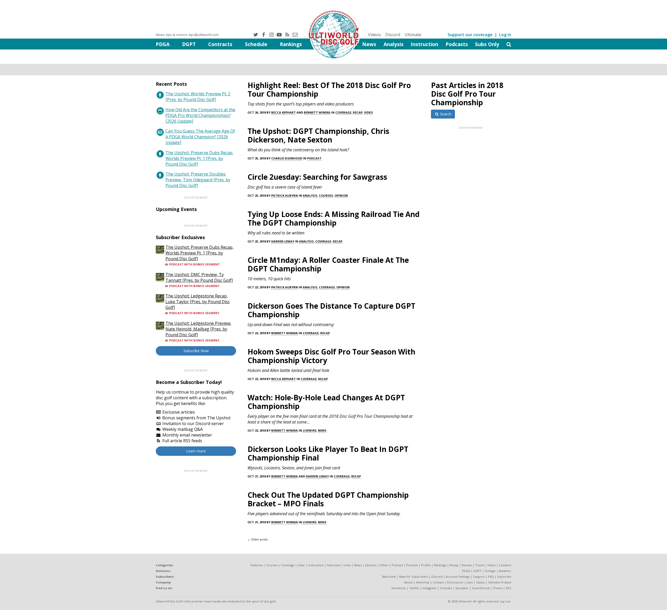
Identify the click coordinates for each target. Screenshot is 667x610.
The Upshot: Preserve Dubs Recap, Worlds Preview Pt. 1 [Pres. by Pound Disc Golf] (199, 158)
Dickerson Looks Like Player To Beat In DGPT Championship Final (328, 453)
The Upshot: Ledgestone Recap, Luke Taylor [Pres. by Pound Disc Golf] (197, 301)
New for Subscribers (413, 576)
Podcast (314, 158)
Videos (374, 35)
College (490, 571)
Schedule (256, 44)
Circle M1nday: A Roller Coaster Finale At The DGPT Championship (328, 264)
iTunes (497, 588)
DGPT (189, 44)
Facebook (399, 588)
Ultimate (413, 35)
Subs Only (487, 44)
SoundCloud (481, 588)
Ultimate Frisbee (499, 582)
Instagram (429, 588)
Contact (438, 582)
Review (467, 565)
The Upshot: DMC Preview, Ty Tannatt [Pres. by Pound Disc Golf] (199, 277)
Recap (357, 112)
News (369, 44)
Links (347, 565)
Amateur (505, 571)
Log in (505, 35)
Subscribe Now (196, 350)
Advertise (422, 582)
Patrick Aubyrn (284, 195)
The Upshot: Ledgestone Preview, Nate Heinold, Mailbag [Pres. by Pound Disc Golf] (198, 329)
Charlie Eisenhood (286, 158)
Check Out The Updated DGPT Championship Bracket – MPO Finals (328, 499)
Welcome (389, 576)
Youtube (446, 588)
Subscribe (504, 576)
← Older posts (258, 539)
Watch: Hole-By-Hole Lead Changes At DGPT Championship (326, 402)
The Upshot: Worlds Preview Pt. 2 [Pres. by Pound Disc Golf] (197, 96)
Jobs (470, 582)
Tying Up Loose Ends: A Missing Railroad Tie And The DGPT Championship (333, 218)
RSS (508, 588)
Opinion (341, 195)
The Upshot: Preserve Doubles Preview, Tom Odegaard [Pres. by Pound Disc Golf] (197, 179)
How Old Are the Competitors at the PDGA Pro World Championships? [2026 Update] (200, 115)
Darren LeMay (282, 241)
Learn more (196, 451)
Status (480, 582)
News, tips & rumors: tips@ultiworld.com (187, 34)
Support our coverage (470, 35)
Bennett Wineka (317, 112)
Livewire (309, 430)
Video (368, 112)
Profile (426, 565)
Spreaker (461, 588)
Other (384, 565)
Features (256, 565)
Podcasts (457, 44)
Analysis (394, 44)
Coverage (343, 112)
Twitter (414, 588)
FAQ (491, 576)
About (408, 582)
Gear (301, 565)
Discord (392, 35)
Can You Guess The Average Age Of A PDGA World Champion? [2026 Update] (200, 136)
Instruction (424, 44)
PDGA (163, 44)
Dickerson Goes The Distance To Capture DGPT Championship (331, 310)
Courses (326, 195)
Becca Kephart (283, 112)
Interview (333, 565)
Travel (479, 565)
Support (479, 576)
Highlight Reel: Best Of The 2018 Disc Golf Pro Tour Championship (329, 89)
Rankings (291, 44)
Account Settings (458, 576)
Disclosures (455, 582)
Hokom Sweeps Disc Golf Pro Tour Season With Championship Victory (331, 356)
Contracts (220, 44)
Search (445, 113)
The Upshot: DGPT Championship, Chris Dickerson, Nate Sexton (318, 135)
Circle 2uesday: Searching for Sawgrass (317, 177)
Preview (412, 565)
